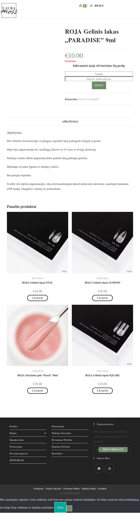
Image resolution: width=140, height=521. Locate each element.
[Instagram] (109, 468)
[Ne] (69, 508)
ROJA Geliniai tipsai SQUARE (102, 375)
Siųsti (99, 85)
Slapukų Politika (61, 446)
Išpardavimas (17, 439)
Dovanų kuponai (19, 453)
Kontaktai (57, 453)
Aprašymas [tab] (70, 121)
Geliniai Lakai (85, 99)
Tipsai (40, 278)
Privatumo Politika (62, 439)
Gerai (60, 507)
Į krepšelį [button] (37, 297)
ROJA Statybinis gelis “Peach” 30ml (38, 375)
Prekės (13, 433)
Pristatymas (16, 446)
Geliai (34, 370)
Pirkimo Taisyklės (61, 433)
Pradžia (14, 426)
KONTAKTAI (17, 460)
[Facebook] (99, 468)
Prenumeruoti (113, 449)
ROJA (96, 99)
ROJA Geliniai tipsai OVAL (37, 282)
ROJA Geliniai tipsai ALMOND (102, 282)
